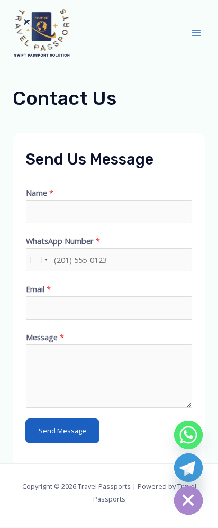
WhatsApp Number (63, 240)
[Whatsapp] (188, 435)
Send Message (62, 430)
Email (38, 289)
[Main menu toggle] (196, 33)
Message (45, 337)
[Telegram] (188, 467)
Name (39, 192)
